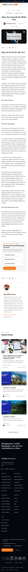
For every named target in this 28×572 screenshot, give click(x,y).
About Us (16, 498)
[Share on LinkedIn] (10, 47)
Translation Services (9, 255)
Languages (18, 10)
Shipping (11, 569)
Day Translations (7, 316)
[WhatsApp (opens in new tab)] (14, 469)
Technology (16, 482)
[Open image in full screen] (14, 36)
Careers (16, 501)
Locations (16, 512)
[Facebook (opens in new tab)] (1, 469)
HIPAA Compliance (5, 525)
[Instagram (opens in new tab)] (9, 469)
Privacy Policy (4, 522)
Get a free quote (9, 268)
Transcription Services (6, 487)
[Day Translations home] (7, 4)
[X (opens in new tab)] (4, 469)
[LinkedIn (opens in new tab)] (6, 469)
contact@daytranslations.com (9, 543)
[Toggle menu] (25, 4)
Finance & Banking (18, 485)
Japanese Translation (6, 509)
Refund (16, 569)
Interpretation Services (6, 479)
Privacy (2, 569)
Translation (18, 13)
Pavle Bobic (7, 396)
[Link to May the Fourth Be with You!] (25, 52)
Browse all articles (13, 432)
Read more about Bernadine (10, 314)
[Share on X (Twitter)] (7, 47)
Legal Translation (17, 476)
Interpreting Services (9, 259)
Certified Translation (5, 485)
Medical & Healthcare (18, 479)
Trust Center (4, 528)
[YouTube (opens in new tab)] (11, 469)
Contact (17, 550)
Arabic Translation (5, 512)
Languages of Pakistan (9, 416)
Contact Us (16, 509)
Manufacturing (17, 490)
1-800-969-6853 (7, 545)
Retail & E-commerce (18, 487)
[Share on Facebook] (12, 47)
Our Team (16, 506)
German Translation (5, 506)
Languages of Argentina (9, 387)
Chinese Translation (5, 503)
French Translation (5, 501)
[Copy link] (15, 47)
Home (9, 10)
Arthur (6, 367)
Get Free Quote (6, 550)
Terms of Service (5, 519)
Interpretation (7, 365)
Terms (7, 569)
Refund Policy (4, 531)
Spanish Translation (5, 498)
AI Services (3, 490)
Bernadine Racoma (11, 23)
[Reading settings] (22, 4)
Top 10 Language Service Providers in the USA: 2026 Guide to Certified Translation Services (13, 357)
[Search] (19, 4)
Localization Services (9, 263)
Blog (16, 4)
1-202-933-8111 (18, 545)
